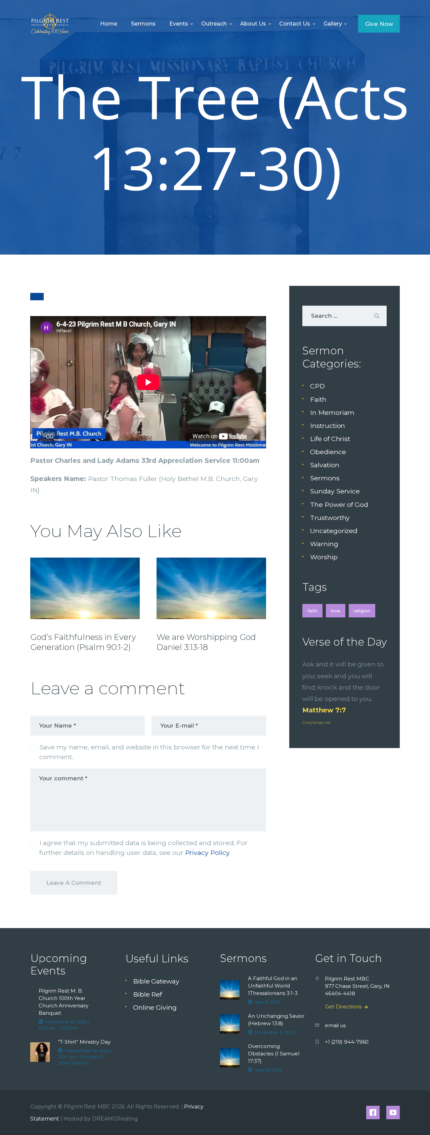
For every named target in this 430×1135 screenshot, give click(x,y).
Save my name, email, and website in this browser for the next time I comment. (149, 752)
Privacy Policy (207, 852)
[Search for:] (344, 315)
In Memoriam (332, 412)
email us (335, 1025)
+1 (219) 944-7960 (347, 1042)
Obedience (328, 452)
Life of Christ (330, 439)
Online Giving (155, 1007)
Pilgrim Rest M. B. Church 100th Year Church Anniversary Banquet (63, 1002)
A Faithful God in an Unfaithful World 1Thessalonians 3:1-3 (273, 985)
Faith (318, 399)
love (335, 610)
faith (312, 610)
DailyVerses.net (316, 722)
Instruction (327, 426)
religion (362, 610)
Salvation (324, 465)
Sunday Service (335, 491)
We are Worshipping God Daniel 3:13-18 (206, 642)
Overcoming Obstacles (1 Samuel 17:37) (273, 1053)
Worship (323, 557)
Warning (324, 544)
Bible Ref (147, 994)
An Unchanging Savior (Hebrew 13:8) (276, 1020)
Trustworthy (330, 518)
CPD (317, 386)
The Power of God (339, 504)
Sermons (324, 478)
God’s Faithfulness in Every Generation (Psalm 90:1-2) (83, 642)
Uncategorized (333, 531)
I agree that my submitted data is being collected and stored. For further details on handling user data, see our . (143, 848)
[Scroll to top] (410, 1119)
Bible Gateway (156, 981)
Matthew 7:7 (324, 710)
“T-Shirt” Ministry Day (84, 1042)
